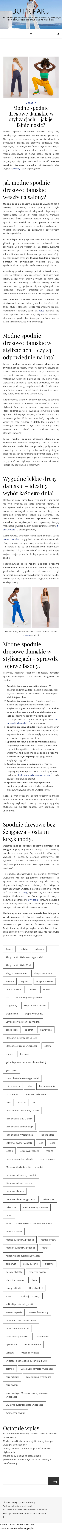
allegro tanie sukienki (16, 973)
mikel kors (11, 1207)
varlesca (10, 1352)
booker (32, 989)
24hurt (9, 948)
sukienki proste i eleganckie (20, 1304)
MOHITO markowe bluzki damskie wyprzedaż (29, 1223)
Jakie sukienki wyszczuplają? (20, 1134)
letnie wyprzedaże (29, 1150)
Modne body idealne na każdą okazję (22, 1455)
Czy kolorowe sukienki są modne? (23, 1021)
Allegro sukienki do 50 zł (18, 965)
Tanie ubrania (42, 1336)
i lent (8, 1102)
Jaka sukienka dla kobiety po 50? (22, 1110)
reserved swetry (37, 1271)
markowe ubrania (15, 1191)
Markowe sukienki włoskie (19, 1183)
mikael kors (48, 1199)
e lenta (47, 1045)
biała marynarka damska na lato (34, 775)
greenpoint (11, 1070)
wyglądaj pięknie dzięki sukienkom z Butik (27, 1360)
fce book (24, 1053)
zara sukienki (12, 1376)
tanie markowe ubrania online (21, 1320)
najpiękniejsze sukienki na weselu (23, 1255)
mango (49, 1150)
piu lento (49, 1263)
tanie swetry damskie (17, 1336)
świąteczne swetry (15, 1412)
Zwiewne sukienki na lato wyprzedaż (24, 1404)
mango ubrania (47, 1158)
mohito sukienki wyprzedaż (20, 1239)
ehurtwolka (46, 1029)
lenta (52, 1142)
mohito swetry (48, 1239)
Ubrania (31, 103)
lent (41, 1142)
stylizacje (33, 899)
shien (34, 1280)
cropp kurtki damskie (35, 1005)
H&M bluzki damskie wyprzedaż (22, 1078)
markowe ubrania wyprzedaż (21, 1199)
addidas (24, 948)
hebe (29, 1086)
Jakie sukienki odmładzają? (19, 1126)
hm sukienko (12, 1094)
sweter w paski (14, 1312)
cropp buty (11, 1005)
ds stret (29, 1029)
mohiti (9, 1215)
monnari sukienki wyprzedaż (20, 1247)
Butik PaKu (31, 11)
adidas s (39, 948)
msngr (45, 1247)
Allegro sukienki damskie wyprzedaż (24, 957)
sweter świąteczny (38, 1312)
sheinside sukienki (15, 1280)
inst (34, 1102)
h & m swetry (13, 1086)
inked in (22, 1102)
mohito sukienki (14, 1231)
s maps (9, 1296)
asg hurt (25, 981)
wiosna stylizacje (30, 1352)
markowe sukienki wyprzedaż (21, 1175)
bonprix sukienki (44, 981)
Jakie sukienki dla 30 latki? (19, 1118)
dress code (12, 1029)
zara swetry (12, 1384)
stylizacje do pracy (30, 1296)
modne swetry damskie (35, 1207)
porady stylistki (14, 1271)
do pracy (22, 892)
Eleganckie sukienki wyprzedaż (21, 1045)
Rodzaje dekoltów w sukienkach (17, 1506)
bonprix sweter (14, 989)
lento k (9, 1150)
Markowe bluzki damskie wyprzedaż (24, 1166)
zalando (10, 1368)
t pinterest (11, 1344)
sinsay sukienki (13, 1287)
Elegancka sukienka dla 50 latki (21, 1037)
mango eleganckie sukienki (19, 1158)
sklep (27, 635)
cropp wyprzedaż (34, 1013)
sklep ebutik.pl (35, 1287)
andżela (10, 981)
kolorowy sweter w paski (19, 1142)
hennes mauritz (47, 1086)
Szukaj (53, 1481)
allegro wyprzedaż (43, 973)
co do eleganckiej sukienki (29, 997)
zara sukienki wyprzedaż (38, 1376)
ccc (7, 997)
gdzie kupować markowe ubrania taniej (26, 1062)
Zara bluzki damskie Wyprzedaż (37, 1368)
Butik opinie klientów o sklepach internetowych (24, 1513)
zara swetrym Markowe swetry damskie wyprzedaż (27, 1394)
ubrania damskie (32, 1344)
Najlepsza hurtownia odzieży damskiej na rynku (25, 1509)
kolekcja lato (48, 1134)
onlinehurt (11, 1263)
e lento (9, 1053)
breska (46, 989)
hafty (41, 310)
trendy (16, 168)
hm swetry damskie (36, 1094)
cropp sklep (12, 1013)
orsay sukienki (30, 1263)
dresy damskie (11, 539)
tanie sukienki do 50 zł (17, 1328)
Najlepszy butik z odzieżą (23, 1502)
